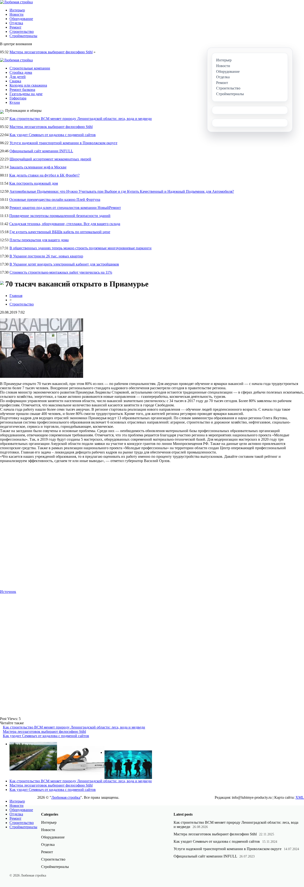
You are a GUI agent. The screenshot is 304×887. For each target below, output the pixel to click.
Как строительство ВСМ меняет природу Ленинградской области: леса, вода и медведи (81, 119)
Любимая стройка (65, 797)
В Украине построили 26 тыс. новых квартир (46, 256)
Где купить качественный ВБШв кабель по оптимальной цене (60, 232)
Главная (16, 296)
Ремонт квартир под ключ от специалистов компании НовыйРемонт (65, 208)
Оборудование (21, 19)
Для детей (18, 77)
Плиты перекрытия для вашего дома (39, 240)
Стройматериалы (23, 36)
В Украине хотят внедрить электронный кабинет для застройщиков (64, 264)
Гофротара (18, 98)
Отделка (16, 23)
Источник (8, 592)
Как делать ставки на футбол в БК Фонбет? (44, 175)
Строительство (22, 32)
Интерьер (17, 10)
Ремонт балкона (22, 90)
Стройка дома (21, 72)
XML (299, 797)
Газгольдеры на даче (26, 94)
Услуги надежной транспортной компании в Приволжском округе (63, 143)
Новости (17, 14)
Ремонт (15, 27)
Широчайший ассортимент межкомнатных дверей (50, 159)
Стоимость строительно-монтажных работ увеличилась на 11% (61, 272)
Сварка (15, 81)
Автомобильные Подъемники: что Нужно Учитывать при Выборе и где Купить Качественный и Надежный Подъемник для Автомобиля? (122, 191)
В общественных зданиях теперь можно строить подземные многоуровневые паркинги (81, 248)
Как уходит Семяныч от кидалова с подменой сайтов (53, 135)
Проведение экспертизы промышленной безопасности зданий (59, 216)
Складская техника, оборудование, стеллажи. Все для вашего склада (64, 224)
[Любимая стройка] (16, 2)
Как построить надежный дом (33, 183)
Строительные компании (30, 68)
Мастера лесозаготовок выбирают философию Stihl (51, 52)
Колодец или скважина (28, 85)
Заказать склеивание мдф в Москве (38, 167)
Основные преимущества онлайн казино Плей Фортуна (54, 199)
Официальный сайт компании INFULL (41, 151)
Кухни (15, 102)
